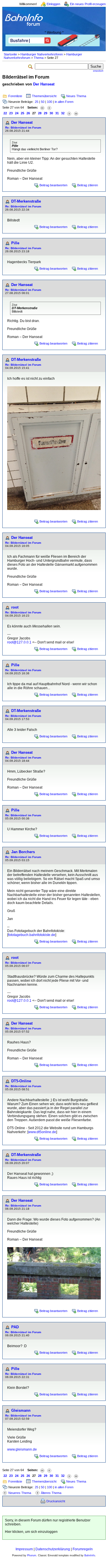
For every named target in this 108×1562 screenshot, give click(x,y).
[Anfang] (42, 107)
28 (39, 113)
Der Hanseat (43, 84)
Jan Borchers (23, 852)
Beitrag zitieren (87, 185)
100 (49, 101)
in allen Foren (64, 101)
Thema (38, 57)
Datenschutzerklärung (52, 1549)
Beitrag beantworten (53, 185)
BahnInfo (89, 1555)
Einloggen (53, 4)
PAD (15, 1327)
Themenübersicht (44, 96)
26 (28, 113)
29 (45, 113)
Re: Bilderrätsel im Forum (23, 127)
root (14, 607)
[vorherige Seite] (49, 107)
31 (57, 113)
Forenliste (15, 96)
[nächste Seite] (69, 113)
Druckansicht (55, 1501)
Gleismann (21, 1410)
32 (63, 113)
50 (42, 101)
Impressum (24, 1549)
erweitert (98, 70)
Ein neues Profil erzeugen (88, 4)
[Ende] (76, 113)
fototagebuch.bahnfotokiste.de (31, 935)
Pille (15, 243)
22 (5, 113)
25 (36, 101)
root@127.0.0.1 (19, 642)
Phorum (31, 1555)
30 (51, 113)
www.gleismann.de (22, 1449)
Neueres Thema (19, 1493)
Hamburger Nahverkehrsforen (41, 54)
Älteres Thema (51, 1493)
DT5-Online (21, 1081)
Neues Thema (76, 96)
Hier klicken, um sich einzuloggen (31, 1532)
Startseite (10, 54)
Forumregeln (83, 1549)
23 (11, 113)
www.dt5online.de (42, 1132)
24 (16, 113)
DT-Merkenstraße (26, 201)
